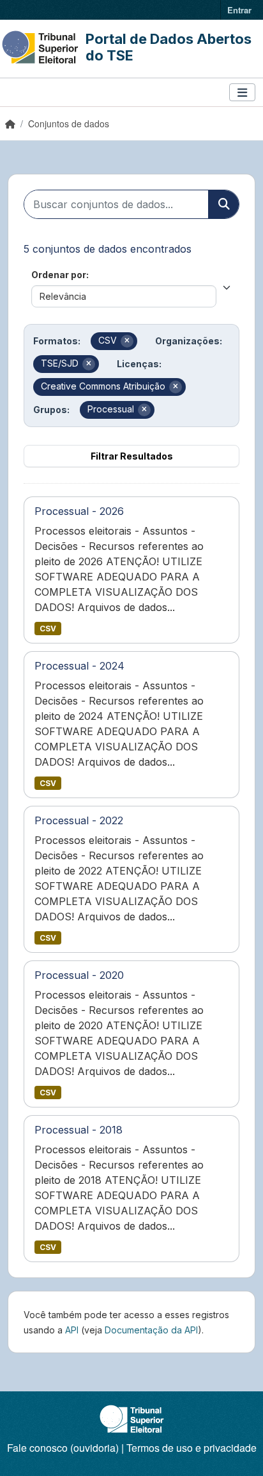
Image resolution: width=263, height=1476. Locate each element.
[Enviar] (223, 204)
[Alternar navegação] (242, 92)
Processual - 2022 (78, 820)
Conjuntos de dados (68, 123)
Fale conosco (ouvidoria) (63, 1447)
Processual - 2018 (78, 1129)
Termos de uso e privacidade (191, 1447)
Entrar (239, 10)
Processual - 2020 (79, 975)
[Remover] (127, 341)
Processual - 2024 (79, 665)
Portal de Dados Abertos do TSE (169, 47)
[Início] (10, 123)
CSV (48, 628)
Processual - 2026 (79, 511)
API (72, 1330)
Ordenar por (58, 274)
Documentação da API (151, 1330)
